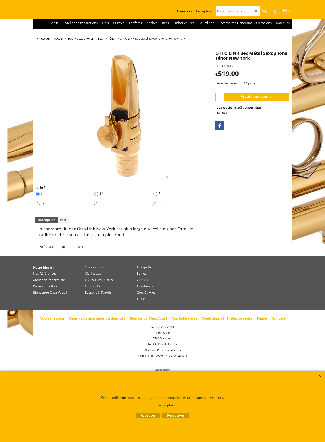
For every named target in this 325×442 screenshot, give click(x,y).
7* (42, 204)
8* (160, 204)
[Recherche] (264, 11)
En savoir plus (163, 405)
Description (46, 220)
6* (101, 193)
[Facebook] (219, 125)
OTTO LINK (224, 65)
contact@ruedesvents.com (164, 350)
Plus (63, 220)
